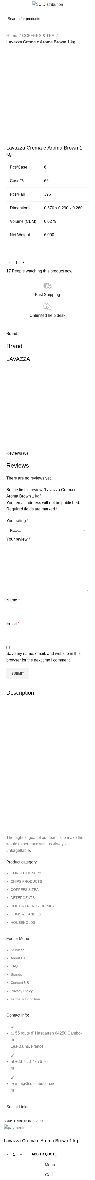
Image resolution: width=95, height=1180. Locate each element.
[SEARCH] (49, 14)
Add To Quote (44, 1154)
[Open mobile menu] (9, 14)
